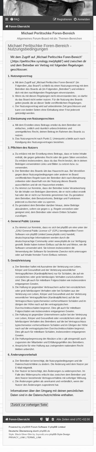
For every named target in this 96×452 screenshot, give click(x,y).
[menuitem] (14, 19)
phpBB (25, 427)
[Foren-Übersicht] (48, 8)
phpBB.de (45, 431)
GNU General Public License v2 (33, 230)
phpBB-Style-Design (59, 434)
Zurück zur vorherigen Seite (29, 404)
